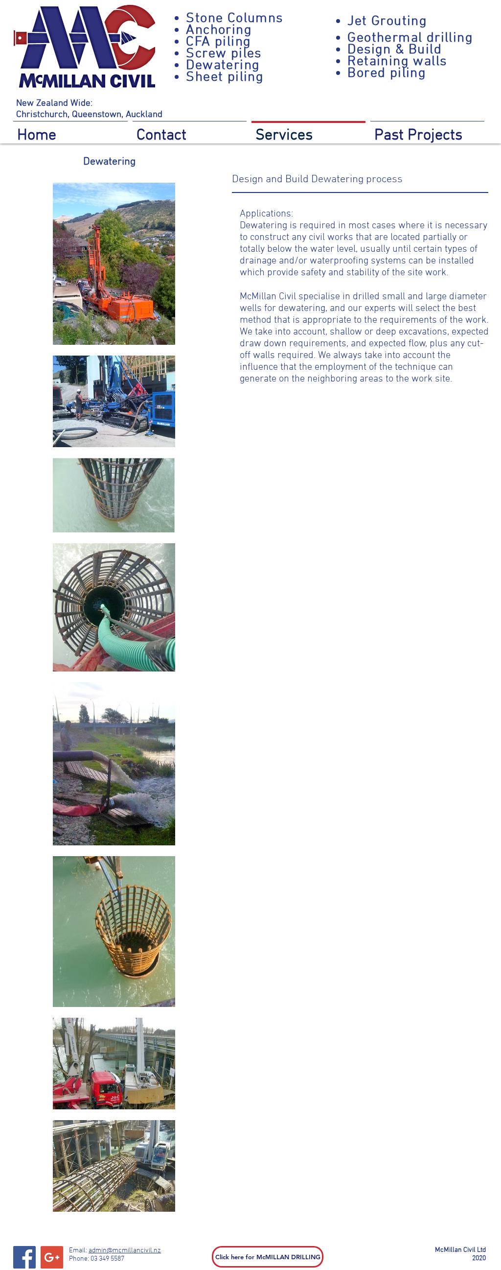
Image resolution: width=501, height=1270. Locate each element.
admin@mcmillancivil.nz (125, 1250)
